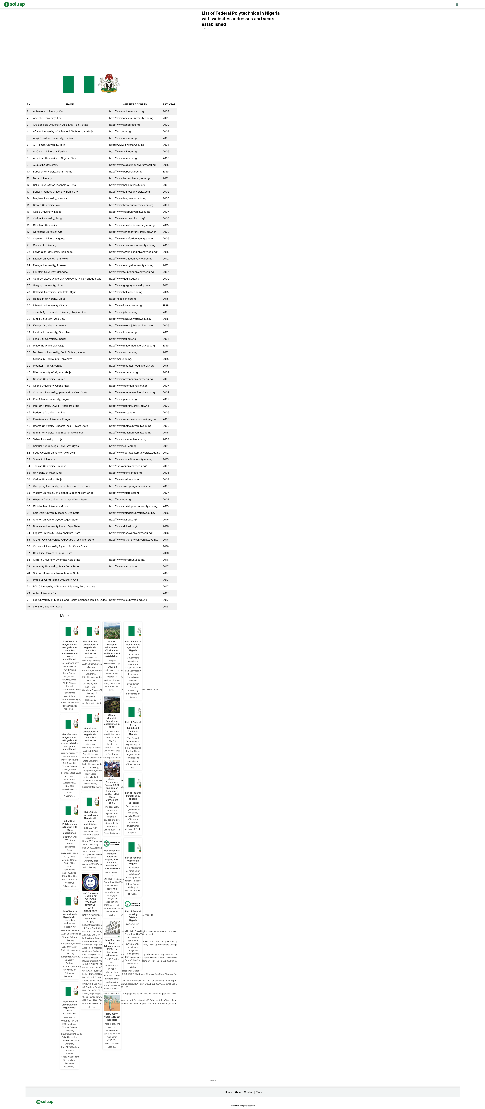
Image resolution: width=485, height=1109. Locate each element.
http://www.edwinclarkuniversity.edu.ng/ (133, 251)
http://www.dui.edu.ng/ (123, 526)
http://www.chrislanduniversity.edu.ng (132, 225)
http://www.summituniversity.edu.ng (130, 459)
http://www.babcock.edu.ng (125, 171)
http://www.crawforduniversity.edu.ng (131, 238)
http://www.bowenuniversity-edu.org (131, 205)
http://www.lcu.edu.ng (122, 338)
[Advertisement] (243, 49)
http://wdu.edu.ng (120, 499)
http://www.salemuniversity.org (127, 439)
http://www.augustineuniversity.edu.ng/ (132, 164)
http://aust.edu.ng (120, 131)
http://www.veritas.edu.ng (124, 479)
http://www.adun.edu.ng (123, 566)
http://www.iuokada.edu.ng (125, 305)
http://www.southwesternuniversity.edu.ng (134, 452)
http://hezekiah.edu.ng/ (123, 298)
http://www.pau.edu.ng (123, 399)
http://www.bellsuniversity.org (127, 184)
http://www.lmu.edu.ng (123, 332)
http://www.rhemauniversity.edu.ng (130, 425)
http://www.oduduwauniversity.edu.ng (132, 392)
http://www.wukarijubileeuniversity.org (132, 325)
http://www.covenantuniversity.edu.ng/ (132, 231)
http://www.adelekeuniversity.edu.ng (131, 118)
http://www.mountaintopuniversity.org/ (132, 365)
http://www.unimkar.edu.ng (125, 472)
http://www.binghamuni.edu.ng (127, 198)
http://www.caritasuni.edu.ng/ (127, 218)
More (259, 1092)
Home (228, 1092)
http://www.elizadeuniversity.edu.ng (130, 258)
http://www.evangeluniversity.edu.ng (131, 265)
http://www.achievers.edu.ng (126, 111)
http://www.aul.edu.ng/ (123, 519)
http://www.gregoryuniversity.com (129, 285)
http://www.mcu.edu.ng (123, 352)
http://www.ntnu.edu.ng (123, 372)
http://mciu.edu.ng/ (120, 358)
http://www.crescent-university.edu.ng (132, 245)
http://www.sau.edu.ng (123, 445)
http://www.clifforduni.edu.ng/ (127, 559)
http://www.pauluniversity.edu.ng (129, 405)
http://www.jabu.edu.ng (123, 312)
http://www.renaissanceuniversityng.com (133, 419)
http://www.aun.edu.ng (123, 158)
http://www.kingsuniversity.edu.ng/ (130, 318)
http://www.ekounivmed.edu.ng (128, 599)
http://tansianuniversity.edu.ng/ (128, 466)
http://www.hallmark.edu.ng (125, 292)
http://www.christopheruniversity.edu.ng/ (133, 506)
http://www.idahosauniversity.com (129, 191)
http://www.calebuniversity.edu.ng (129, 211)
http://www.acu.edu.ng (123, 138)
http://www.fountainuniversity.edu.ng (131, 271)
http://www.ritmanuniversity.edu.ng (130, 432)
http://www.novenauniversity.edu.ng (131, 379)
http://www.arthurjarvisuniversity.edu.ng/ (133, 539)
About (238, 1092)
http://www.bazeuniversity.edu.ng (129, 178)
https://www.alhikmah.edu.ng (126, 144)
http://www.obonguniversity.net (128, 385)
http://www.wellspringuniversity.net (130, 486)
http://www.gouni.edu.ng (124, 278)
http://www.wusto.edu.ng (124, 492)
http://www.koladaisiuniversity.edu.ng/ (132, 512)
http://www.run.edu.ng (122, 412)
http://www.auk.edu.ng (123, 151)
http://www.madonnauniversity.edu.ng (132, 345)
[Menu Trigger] (457, 4)
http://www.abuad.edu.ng (124, 124)
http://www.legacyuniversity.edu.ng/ (131, 532)
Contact (248, 1092)
